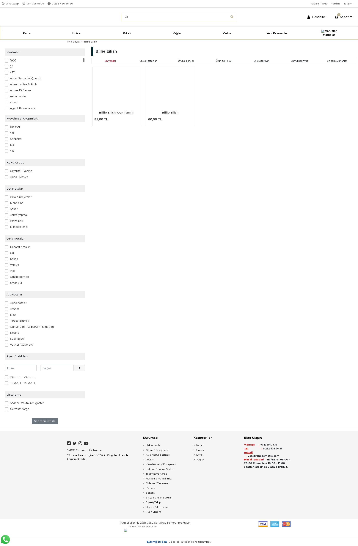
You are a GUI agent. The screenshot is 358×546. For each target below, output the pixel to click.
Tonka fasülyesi (19, 320)
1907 (13, 60)
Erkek (199, 454)
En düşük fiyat (261, 60)
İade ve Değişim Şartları (160, 469)
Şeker (14, 209)
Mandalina (16, 203)
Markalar (151, 488)
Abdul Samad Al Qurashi (25, 78)
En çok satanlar (148, 60)
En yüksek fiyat (299, 60)
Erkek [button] (127, 33)
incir (12, 271)
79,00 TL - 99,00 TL (23, 383)
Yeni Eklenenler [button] (277, 33)
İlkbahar (15, 127)
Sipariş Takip (319, 3)
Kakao (14, 259)
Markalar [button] (329, 35)
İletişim (347, 3)
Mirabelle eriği (19, 227)
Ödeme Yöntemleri (157, 483)
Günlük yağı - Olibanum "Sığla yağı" (32, 326)
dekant (150, 492)
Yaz (12, 133)
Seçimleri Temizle (45, 420)
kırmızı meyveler (21, 197)
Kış (12, 145)
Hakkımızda (153, 445)
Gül (12, 253)
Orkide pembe (19, 276)
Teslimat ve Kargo (156, 473)
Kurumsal (150, 438)
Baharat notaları (20, 247)
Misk (13, 315)
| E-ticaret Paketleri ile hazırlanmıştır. (179, 541)
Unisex (200, 450)
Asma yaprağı (19, 215)
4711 (12, 72)
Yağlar (200, 459)
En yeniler (110, 60)
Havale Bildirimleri (157, 507)
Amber (14, 309)
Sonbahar (16, 139)
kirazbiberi (16, 221)
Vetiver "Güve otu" (22, 344)
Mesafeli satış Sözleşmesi (161, 464)
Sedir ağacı (17, 338)
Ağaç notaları (18, 303)
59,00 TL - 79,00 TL (22, 377)
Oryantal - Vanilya (21, 171)
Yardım (335, 3)
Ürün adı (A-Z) (186, 60)
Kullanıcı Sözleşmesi (158, 454)
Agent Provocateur (22, 108)
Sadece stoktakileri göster (27, 403)
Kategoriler (203, 438)
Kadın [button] (27, 33)
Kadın (199, 445)
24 (11, 66)
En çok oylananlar (337, 60)
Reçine (14, 332)
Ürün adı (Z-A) (224, 60)
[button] (317, 17)
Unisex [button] (77, 33)
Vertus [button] (227, 33)
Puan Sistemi (153, 511)
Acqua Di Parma (20, 90)
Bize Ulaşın (253, 438)
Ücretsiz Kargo (19, 409)
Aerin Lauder (18, 96)
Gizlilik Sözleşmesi (157, 450)
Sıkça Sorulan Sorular (159, 497)
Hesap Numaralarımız (159, 478)
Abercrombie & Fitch (23, 84)
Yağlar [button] (177, 33)
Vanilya (14, 265)
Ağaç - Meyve (19, 177)
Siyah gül (16, 282)
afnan (13, 102)
